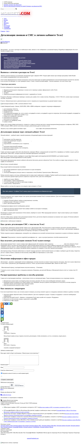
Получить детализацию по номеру (70, 47)
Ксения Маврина (5, 41)
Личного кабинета (59, 244)
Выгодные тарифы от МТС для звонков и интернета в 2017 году (55, 407)
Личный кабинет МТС (35, 425)
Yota (5, 21)
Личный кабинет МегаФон (49, 425)
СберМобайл (7, 28)
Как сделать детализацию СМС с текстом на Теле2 (17, 62)
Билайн (6, 20)
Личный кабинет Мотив (46, 427)
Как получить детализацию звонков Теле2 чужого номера (19, 63)
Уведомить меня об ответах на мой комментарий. (15, 373)
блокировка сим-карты (10, 145)
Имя (2, 367)
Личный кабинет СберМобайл (31, 427)
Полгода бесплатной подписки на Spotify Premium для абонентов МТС (23, 6)
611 (2, 389)
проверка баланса (8, 138)
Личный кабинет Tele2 (7, 425)
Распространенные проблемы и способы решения (17, 66)
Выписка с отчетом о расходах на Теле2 (14, 57)
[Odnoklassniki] (2, 304)
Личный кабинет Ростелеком (21, 425)
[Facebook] (6, 304)
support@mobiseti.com (33, 438)
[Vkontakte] (4, 304)
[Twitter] (9, 304)
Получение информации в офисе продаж (15, 64)
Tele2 (5, 18)
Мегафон (6, 23)
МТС (5, 24)
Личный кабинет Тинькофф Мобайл (13, 427)
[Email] (11, 304)
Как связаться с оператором (11, 67)
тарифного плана (26, 140)
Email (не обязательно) (7, 370)
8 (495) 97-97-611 (6, 395)
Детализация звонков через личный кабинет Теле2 (17, 60)
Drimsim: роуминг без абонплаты (13, 4)
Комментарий (5, 364)
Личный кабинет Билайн (63, 425)
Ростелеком (7, 25)
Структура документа (13, 59)
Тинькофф (6, 27)
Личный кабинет (31, 128)
